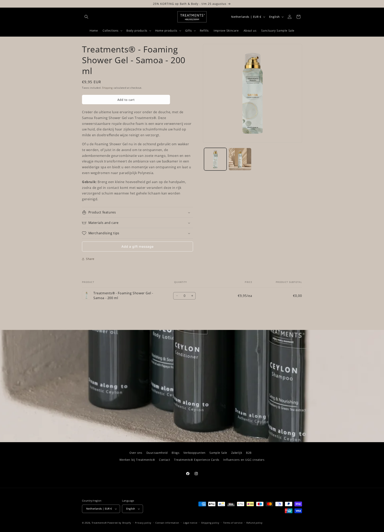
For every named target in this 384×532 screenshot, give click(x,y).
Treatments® (99, 522)
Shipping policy (210, 522)
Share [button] (90, 259)
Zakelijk (236, 453)
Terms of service (232, 522)
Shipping (107, 87)
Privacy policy (143, 522)
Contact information (167, 522)
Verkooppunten (194, 453)
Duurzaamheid (157, 453)
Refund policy (254, 522)
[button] (86, 16)
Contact (164, 460)
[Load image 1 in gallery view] (215, 159)
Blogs (175, 453)
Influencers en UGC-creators (243, 460)
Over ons (135, 453)
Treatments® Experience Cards (196, 460)
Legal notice (190, 522)
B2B (249, 453)
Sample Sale (218, 453)
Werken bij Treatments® (137, 460)
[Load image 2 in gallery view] (240, 159)
